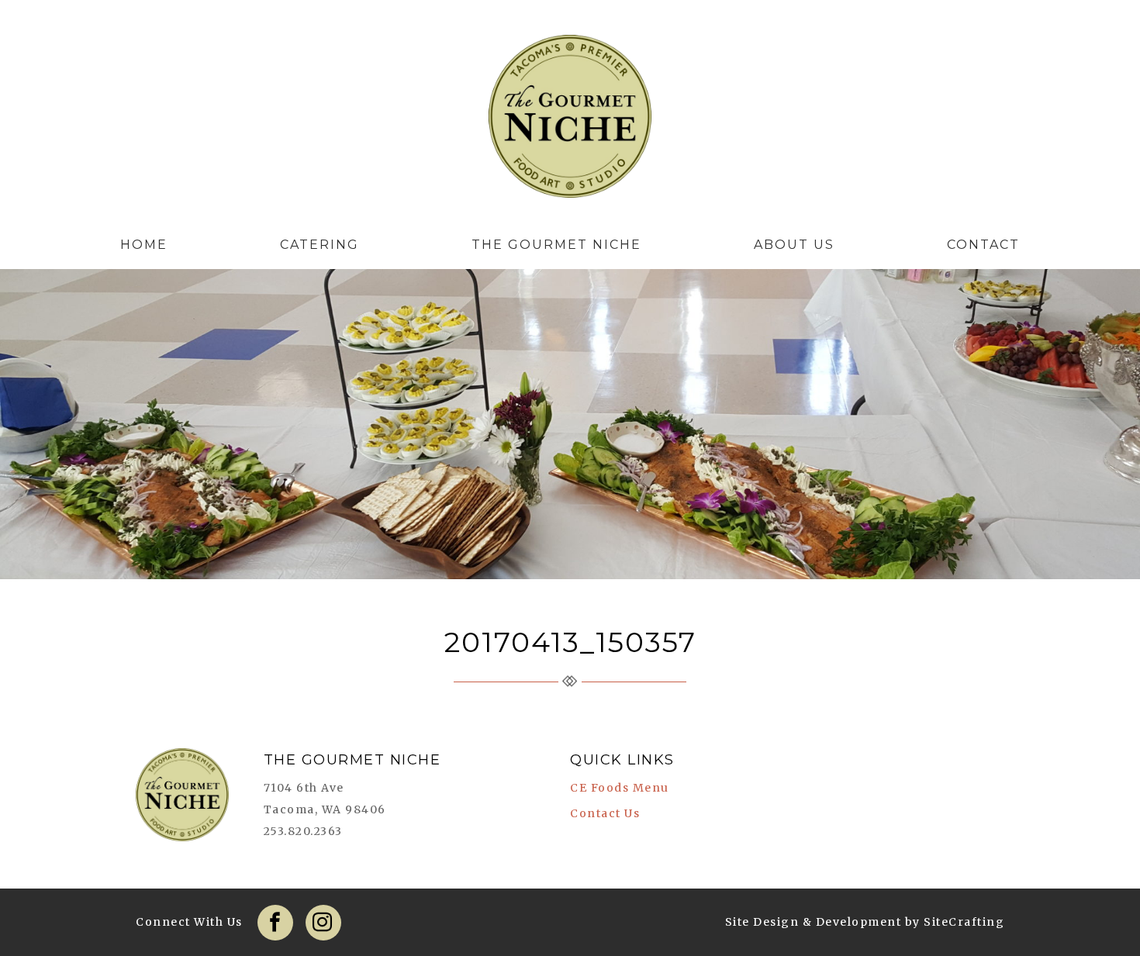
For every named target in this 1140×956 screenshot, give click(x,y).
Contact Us (605, 813)
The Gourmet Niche (570, 120)
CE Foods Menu (619, 788)
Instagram (323, 922)
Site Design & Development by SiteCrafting (865, 922)
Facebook (275, 922)
